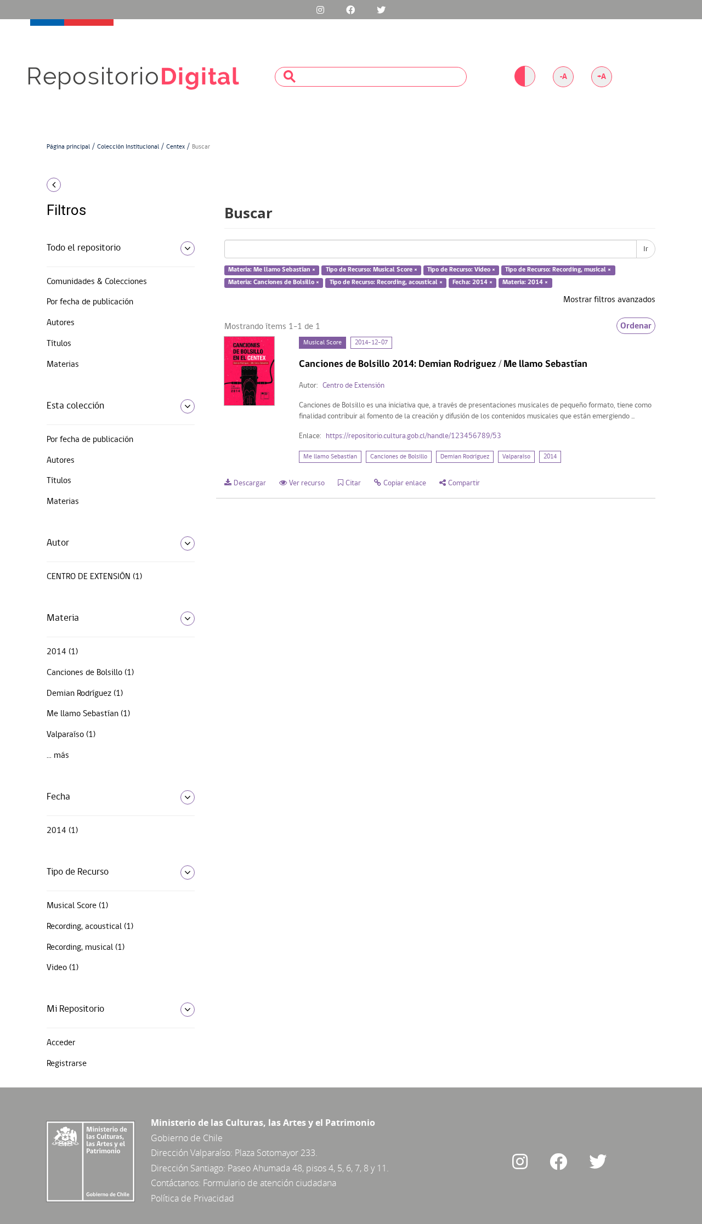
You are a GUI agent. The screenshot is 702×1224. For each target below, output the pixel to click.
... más (58, 755)
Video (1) (62, 968)
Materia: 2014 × (525, 282)
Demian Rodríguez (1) (85, 693)
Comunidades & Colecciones (97, 281)
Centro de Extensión (353, 386)
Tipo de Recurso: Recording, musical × (558, 270)
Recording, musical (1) (85, 947)
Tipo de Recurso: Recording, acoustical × (386, 282)
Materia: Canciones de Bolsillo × (273, 282)
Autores (61, 323)
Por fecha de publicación (90, 302)
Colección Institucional (128, 147)
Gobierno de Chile (187, 1138)
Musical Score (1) (77, 906)
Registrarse (67, 1063)
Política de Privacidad (192, 1198)
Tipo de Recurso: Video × (461, 270)
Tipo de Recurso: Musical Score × (371, 270)
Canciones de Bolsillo (398, 457)
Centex (175, 147)
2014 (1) (62, 652)
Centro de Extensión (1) (94, 577)
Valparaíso (516, 457)
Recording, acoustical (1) (90, 926)
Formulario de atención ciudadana (269, 1183)
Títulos (59, 343)
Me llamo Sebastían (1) (88, 714)
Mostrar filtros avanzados (609, 300)
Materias (63, 364)
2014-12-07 (371, 342)
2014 (550, 457)
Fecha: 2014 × (472, 282)
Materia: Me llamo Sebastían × (271, 270)
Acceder (61, 1043)
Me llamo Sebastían (330, 457)
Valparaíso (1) (71, 734)
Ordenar (636, 326)
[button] (116, 185)
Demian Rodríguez (464, 457)
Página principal (68, 147)
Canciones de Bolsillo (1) (90, 672)
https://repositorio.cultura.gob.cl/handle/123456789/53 (413, 436)
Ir (645, 248)
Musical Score (322, 342)
